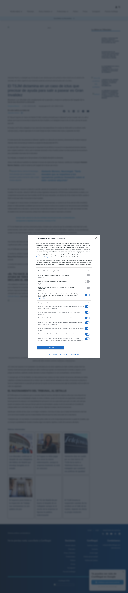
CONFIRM (50, 347)
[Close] (96, 239)
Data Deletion (53, 354)
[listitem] (64, 271)
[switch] (87, 275)
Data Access (64, 354)
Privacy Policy (75, 354)
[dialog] (64, 296)
